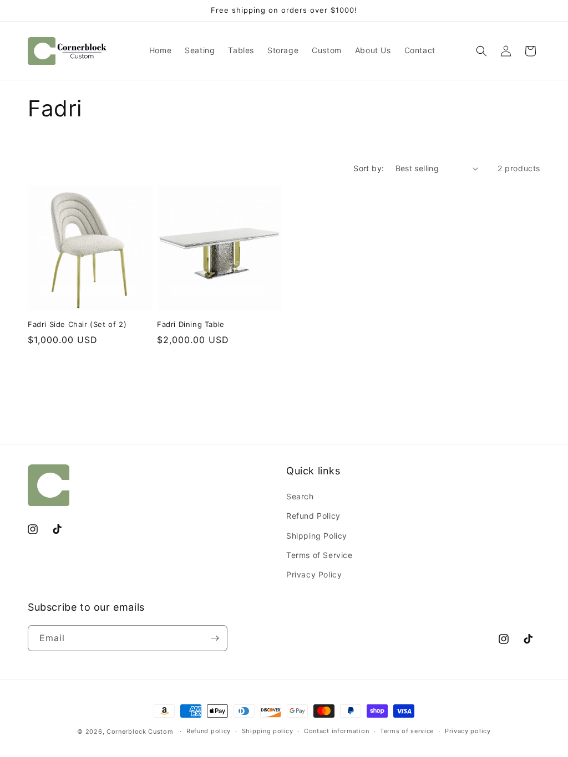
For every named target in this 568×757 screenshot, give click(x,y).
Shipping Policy (316, 535)
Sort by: (368, 168)
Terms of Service (319, 555)
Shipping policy (267, 731)
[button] (481, 51)
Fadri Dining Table (191, 324)
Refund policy (208, 731)
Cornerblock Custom (140, 731)
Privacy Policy (314, 574)
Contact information (336, 731)
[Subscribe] (214, 638)
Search (300, 496)
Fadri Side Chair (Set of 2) (77, 324)
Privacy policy (468, 731)
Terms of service (407, 731)
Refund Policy (313, 515)
